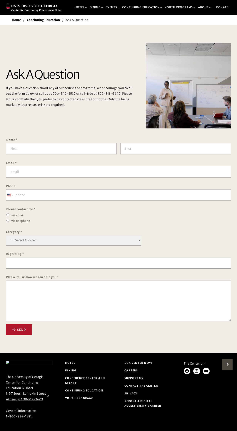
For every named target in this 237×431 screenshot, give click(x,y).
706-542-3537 (64, 93)
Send (21, 330)
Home (16, 20)
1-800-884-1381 (19, 416)
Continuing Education (43, 20)
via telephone (20, 221)
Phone (10, 186)
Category (14, 232)
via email (17, 215)
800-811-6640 (109, 93)
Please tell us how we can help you (32, 277)
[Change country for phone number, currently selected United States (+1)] (10, 195)
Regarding (15, 254)
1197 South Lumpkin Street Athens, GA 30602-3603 (26, 396)
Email (11, 163)
